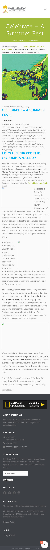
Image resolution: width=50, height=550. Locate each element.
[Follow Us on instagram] (9, 493)
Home (14, 40)
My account (10, 535)
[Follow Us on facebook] (4, 493)
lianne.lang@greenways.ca (16, 447)
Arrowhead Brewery (37, 172)
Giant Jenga (22, 356)
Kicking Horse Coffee (17, 172)
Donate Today (9, 522)
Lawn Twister (26, 359)
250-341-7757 (11, 443)
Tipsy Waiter (13, 359)
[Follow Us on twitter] (14, 493)
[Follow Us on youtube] (18, 493)
